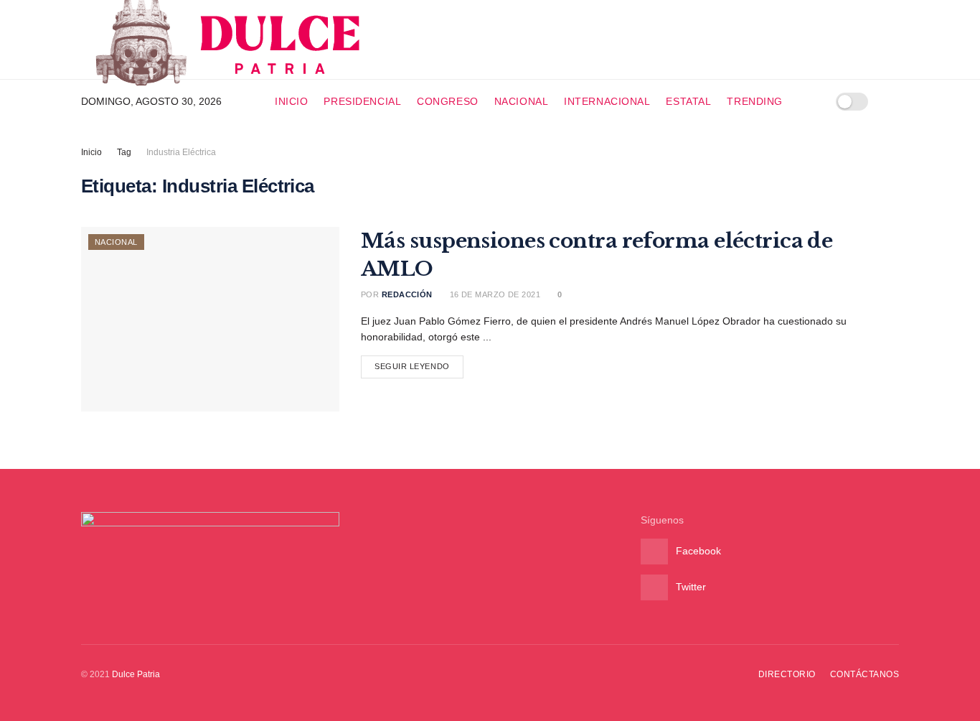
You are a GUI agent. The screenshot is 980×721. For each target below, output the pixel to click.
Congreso (447, 101)
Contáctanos (864, 674)
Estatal (688, 101)
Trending (754, 101)
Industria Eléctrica (181, 152)
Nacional (521, 101)
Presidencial (362, 101)
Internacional (607, 101)
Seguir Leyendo (412, 366)
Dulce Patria (136, 674)
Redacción (407, 294)
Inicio (291, 101)
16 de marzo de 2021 (493, 294)
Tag (124, 152)
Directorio (787, 674)
